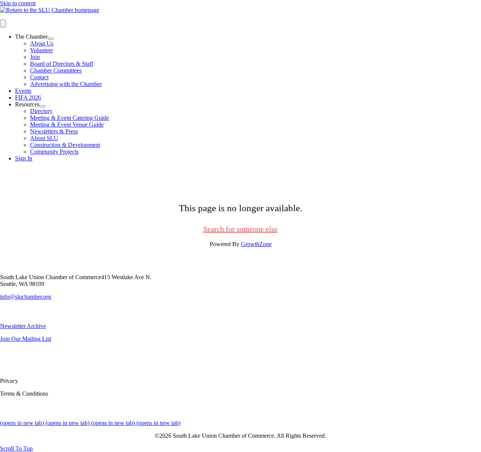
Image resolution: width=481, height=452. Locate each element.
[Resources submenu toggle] (42, 106)
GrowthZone (256, 244)
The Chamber (31, 36)
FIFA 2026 (28, 97)
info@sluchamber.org (25, 296)
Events (23, 91)
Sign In (23, 158)
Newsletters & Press (54, 131)
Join (35, 57)
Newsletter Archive (23, 326)
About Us (41, 43)
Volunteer (41, 50)
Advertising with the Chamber (66, 84)
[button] (16, 448)
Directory (41, 111)
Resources (27, 104)
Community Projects (54, 151)
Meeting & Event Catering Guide (69, 118)
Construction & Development (65, 145)
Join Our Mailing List (25, 339)
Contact (39, 77)
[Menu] (3, 23)
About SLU (44, 138)
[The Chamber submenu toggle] (51, 39)
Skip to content (18, 3)
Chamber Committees (56, 70)
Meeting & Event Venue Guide (67, 124)
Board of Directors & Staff (61, 63)
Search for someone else (240, 229)
